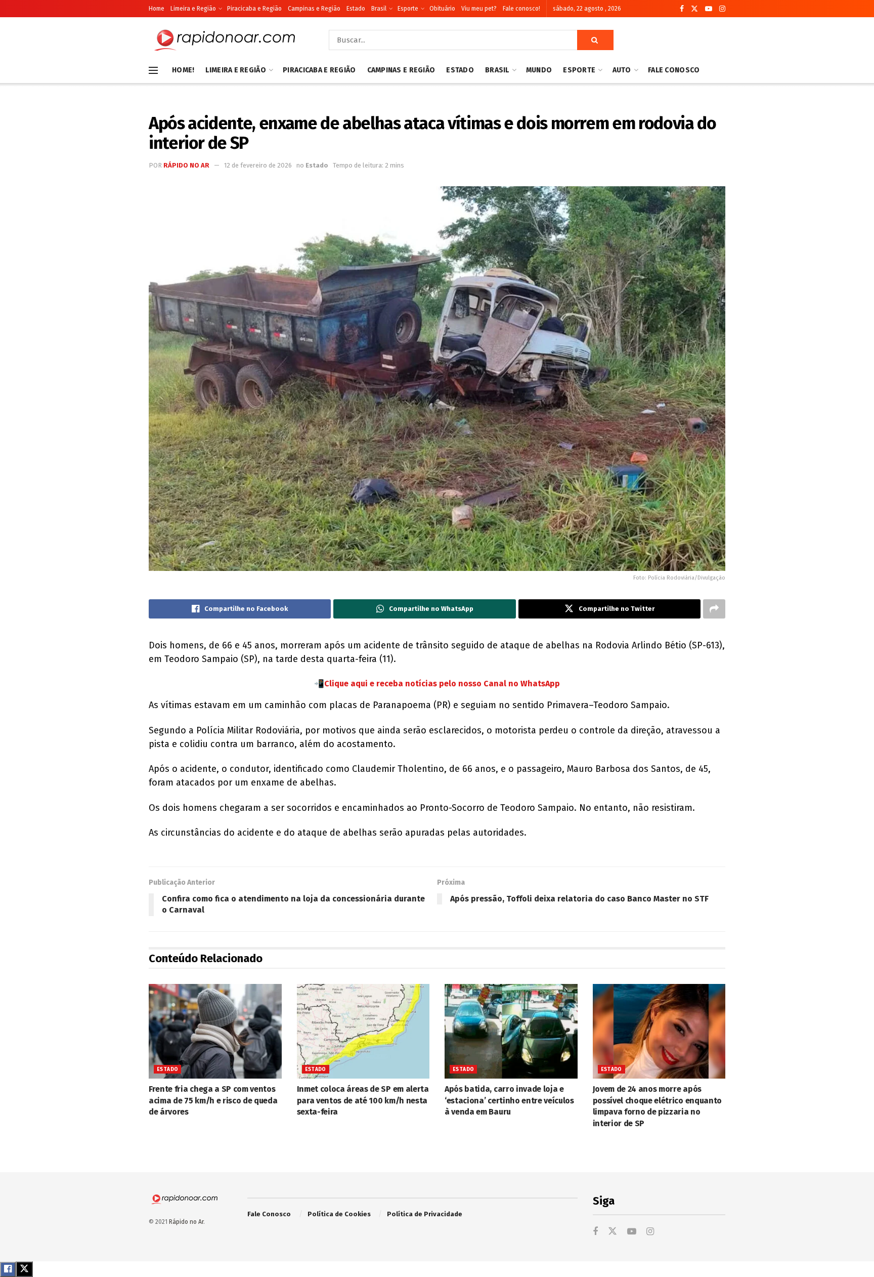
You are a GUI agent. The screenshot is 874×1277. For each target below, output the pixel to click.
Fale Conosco (674, 70)
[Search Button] (595, 40)
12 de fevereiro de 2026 (258, 165)
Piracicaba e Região (254, 8)
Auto (622, 70)
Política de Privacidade (424, 1214)
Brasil (378, 8)
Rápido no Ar (186, 165)
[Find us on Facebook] (682, 9)
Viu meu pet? (479, 8)
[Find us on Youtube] (708, 9)
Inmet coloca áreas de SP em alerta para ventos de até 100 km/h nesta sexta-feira (363, 1100)
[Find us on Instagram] (722, 9)
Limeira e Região (193, 8)
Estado (355, 8)
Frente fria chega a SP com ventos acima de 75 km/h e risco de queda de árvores (213, 1100)
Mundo (539, 70)
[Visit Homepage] (224, 40)
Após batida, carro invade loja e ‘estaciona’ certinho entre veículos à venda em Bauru (509, 1100)
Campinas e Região (314, 8)
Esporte (408, 8)
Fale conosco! (521, 8)
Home (156, 8)
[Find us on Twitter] (694, 9)
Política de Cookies (339, 1214)
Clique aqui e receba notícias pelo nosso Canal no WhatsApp (442, 683)
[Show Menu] (153, 70)
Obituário (442, 8)
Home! (183, 70)
